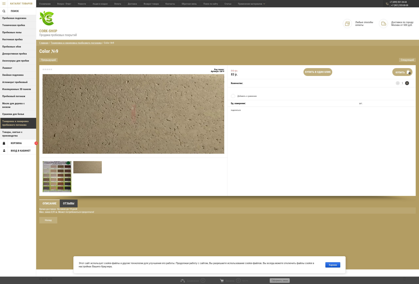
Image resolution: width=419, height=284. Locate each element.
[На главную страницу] (46, 18)
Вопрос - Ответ (64, 3)
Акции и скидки (100, 3)
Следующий (407, 59)
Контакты (170, 3)
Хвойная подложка (13, 74)
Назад (48, 220)
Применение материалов (250, 3)
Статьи (228, 3)
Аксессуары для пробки (15, 60)
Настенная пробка (12, 39)
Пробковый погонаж (13, 96)
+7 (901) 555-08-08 (399, 5)
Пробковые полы (12, 32)
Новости (82, 3)
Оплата (117, 3)
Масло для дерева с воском (13, 105)
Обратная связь (189, 3)
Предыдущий (48, 59)
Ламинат (7, 67)
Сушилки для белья (13, 114)
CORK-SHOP (48, 31)
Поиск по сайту (210, 3)
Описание (49, 203)
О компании (45, 3)
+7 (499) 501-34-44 (398, 2)
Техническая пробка (13, 25)
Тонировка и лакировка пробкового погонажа (15, 123)
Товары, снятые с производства (12, 133)
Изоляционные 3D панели (16, 89)
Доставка (132, 3)
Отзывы (68, 203)
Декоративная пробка (14, 53)
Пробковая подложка (14, 18)
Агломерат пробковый (14, 82)
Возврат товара (151, 3)
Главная (43, 42)
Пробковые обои (11, 46)
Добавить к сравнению (247, 96)
